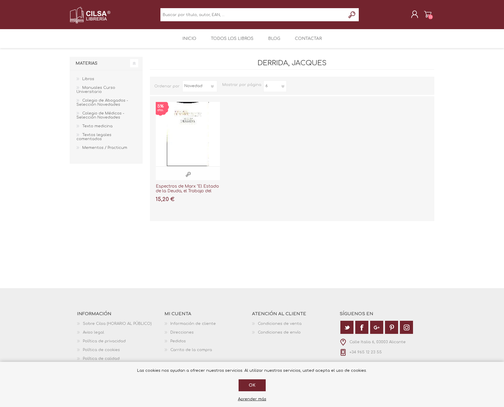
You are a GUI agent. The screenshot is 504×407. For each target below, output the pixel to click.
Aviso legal (93, 332)
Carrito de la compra (427, 14)
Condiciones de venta (280, 324)
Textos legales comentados (93, 137)
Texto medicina (97, 126)
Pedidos (178, 341)
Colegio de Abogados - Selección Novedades (102, 102)
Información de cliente (193, 324)
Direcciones (182, 332)
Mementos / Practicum (104, 148)
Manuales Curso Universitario (95, 90)
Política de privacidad (104, 341)
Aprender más (252, 399)
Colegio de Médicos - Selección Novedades (100, 115)
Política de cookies (101, 350)
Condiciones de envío (279, 332)
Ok (252, 385)
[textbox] (253, 14)
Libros (88, 79)
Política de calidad (101, 359)
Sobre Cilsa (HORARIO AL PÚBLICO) (117, 324)
